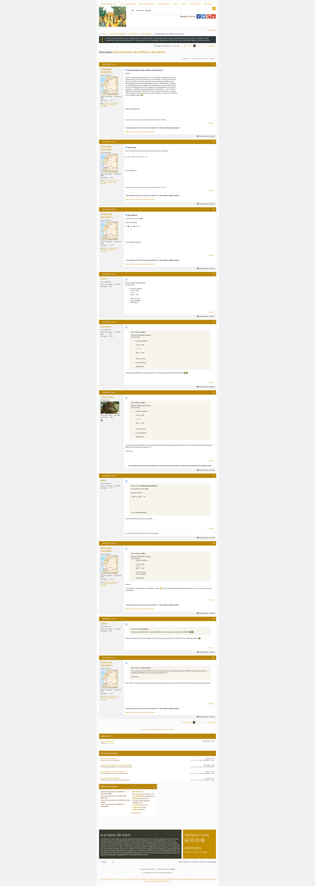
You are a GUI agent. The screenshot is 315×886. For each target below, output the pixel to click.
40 (174, 879)
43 (181, 879)
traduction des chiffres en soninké (113, 771)
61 (148, 881)
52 (200, 879)
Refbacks (136, 809)
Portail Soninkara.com (109, 4)
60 (146, 881)
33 (160, 879)
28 (149, 879)
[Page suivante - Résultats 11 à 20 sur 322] (205, 46)
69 (165, 881)
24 (141, 879)
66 (158, 881)
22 (137, 879)
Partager (211, 123)
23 (139, 879)
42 (179, 879)
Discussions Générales (117, 34)
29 (151, 879)
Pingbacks (136, 807)
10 (112, 879)
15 (122, 879)
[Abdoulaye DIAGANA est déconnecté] (109, 86)
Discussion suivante (166, 729)
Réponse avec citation (207, 136)
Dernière (210, 46)
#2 (214, 142)
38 (170, 879)
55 (206, 879)
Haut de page (211, 862)
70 (167, 881)
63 (152, 881)
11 (201, 46)
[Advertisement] (171, 24)
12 (116, 879)
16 (124, 879)
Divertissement (146, 34)
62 (150, 881)
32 (158, 879)
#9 (214, 619)
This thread (110, 743)
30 (154, 879)
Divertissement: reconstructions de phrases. (116, 765)
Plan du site (208, 4)
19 (131, 879)
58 (212, 879)
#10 (213, 657)
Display (211, 59)
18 (128, 879)
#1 (214, 64)
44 (183, 879)
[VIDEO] (135, 798)
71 (169, 881)
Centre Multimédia (163, 4)
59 (214, 879)
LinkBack (185, 59)
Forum (104, 34)
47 (189, 879)
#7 (214, 475)
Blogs (175, 4)
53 (202, 879)
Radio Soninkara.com (146, 4)
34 (162, 879)
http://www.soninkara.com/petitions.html (140, 132)
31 (156, 879)
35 (164, 879)
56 (208, 879)
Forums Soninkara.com (128, 4)
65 (156, 881)
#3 (214, 209)
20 (133, 879)
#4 (214, 274)
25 (143, 879)
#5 (214, 322)
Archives (202, 862)
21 (135, 879)
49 (193, 879)
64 (154, 881)
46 (187, 879)
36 (166, 879)
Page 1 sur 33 (188, 46)
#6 (214, 392)
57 (210, 879)
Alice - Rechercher (107, 741)
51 (197, 879)
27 (147, 879)
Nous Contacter (195, 4)
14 (120, 879)
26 (145, 879)
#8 (214, 543)
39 (172, 879)
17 (126, 879)
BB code (135, 792)
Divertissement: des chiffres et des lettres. (139, 52)
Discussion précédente (150, 729)
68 (163, 881)
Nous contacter (184, 862)
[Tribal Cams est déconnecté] (110, 408)
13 (118, 879)
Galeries (183, 4)
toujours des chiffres (108, 758)
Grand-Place (133, 34)
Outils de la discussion (198, 59)
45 (185, 879)
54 (204, 879)
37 (168, 879)
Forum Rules (136, 813)
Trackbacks (137, 805)
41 (177, 879)
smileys (138, 794)
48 (191, 879)
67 (161, 881)
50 (195, 879)
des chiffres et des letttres (110, 778)
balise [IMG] (139, 796)
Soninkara (194, 862)
